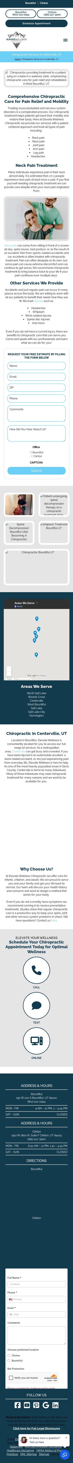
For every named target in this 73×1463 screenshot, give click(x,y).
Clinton (38, 456)
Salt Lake (36, 708)
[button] (65, 40)
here (54, 920)
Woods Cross (36, 697)
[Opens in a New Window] (18, 1405)
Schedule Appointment (36, 23)
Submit (36, 471)
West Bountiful (36, 704)
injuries (38, 301)
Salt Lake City (36, 712)
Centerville (36, 700)
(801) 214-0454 (20, 13)
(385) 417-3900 (52, 13)
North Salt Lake (36, 693)
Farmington (36, 715)
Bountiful (38, 452)
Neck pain (10, 245)
